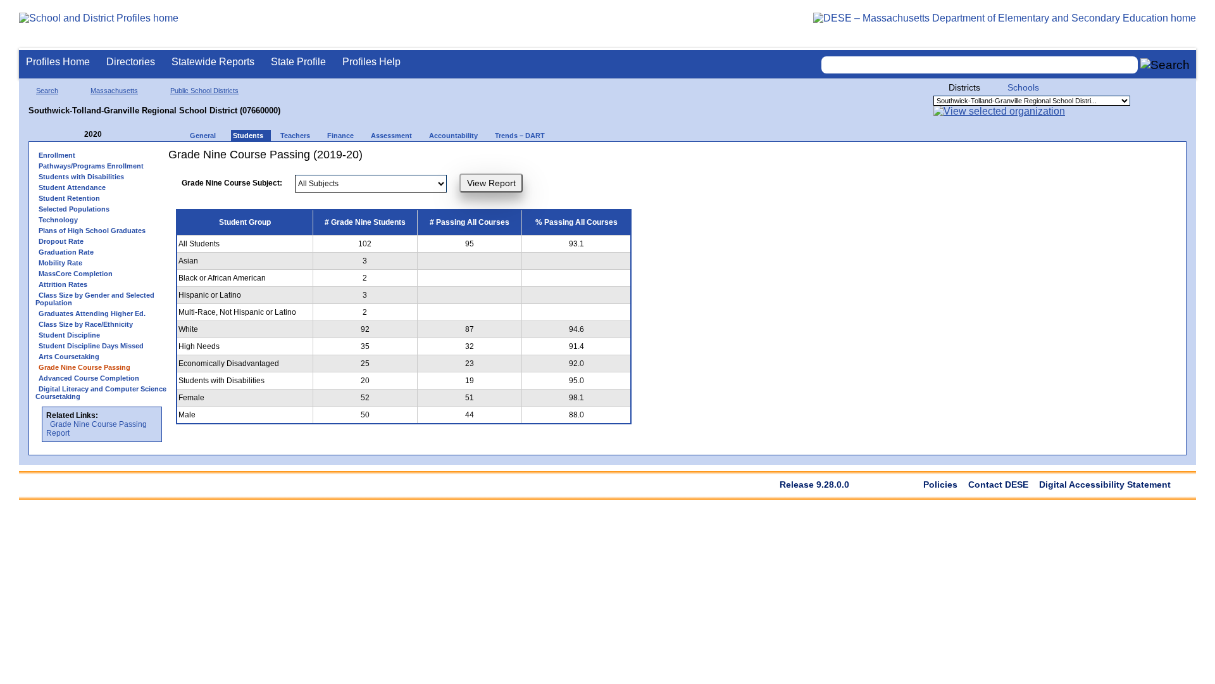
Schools (1023, 87)
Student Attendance (72, 187)
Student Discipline (69, 335)
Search (47, 90)
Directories (130, 61)
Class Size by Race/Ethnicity (86, 324)
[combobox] (979, 64)
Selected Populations (74, 209)
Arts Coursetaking (69, 356)
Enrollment (57, 155)
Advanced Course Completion (89, 378)
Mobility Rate (60, 263)
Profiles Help (371, 61)
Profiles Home (58, 61)
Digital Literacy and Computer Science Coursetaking (100, 392)
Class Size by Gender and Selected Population (94, 299)
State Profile (298, 61)
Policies (940, 484)
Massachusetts (114, 90)
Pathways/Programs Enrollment (91, 166)
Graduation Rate (66, 252)
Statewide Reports (212, 61)
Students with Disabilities (81, 176)
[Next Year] (119, 134)
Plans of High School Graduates (92, 230)
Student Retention (69, 198)
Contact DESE (998, 484)
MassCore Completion (76, 273)
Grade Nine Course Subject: (232, 183)
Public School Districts (204, 90)
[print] (627, 159)
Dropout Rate (61, 241)
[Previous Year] (75, 134)
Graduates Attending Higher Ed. (92, 313)
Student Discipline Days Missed (91, 346)
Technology (58, 220)
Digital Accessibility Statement (1105, 484)
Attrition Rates (63, 284)
